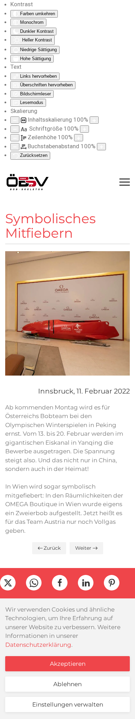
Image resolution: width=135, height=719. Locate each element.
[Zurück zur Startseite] (27, 182)
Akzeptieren (68, 663)
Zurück (52, 548)
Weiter (83, 548)
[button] (124, 182)
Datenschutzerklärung (38, 644)
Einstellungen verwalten (67, 704)
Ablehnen (67, 684)
